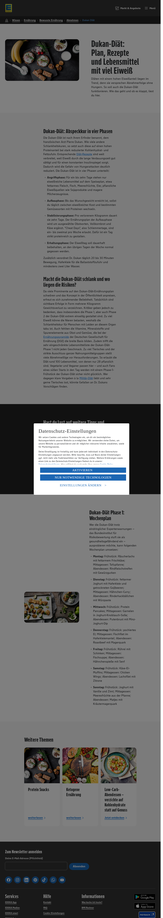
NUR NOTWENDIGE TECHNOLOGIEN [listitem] (83, 477)
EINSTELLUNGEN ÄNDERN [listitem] (80, 485)
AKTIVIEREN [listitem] (82, 470)
